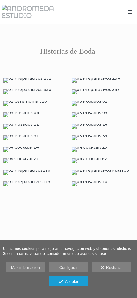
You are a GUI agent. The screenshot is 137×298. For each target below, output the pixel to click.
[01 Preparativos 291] (34, 80)
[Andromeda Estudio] (35, 12)
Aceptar (70, 281)
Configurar (68, 267)
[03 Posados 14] (103, 126)
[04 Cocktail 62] (103, 160)
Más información (25, 267)
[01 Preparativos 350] (34, 91)
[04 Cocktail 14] (34, 149)
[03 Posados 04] (34, 114)
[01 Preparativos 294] (103, 80)
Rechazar (113, 267)
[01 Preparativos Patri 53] (103, 172)
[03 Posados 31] (34, 137)
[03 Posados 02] (103, 103)
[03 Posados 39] (103, 137)
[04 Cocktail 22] (34, 160)
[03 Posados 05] (103, 114)
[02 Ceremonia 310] (34, 103)
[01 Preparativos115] (34, 183)
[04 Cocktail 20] (103, 149)
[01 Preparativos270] (34, 172)
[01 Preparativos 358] (103, 91)
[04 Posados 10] (103, 183)
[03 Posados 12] (34, 126)
